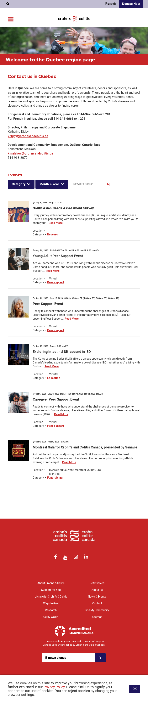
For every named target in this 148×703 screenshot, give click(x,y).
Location (38, 230)
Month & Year (49, 184)
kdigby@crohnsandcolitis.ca (28, 136)
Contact (97, 603)
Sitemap (97, 616)
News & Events (97, 596)
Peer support (55, 282)
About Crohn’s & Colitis (51, 583)
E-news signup (55, 658)
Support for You (51, 589)
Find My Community (97, 610)
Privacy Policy (54, 687)
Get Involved (97, 583)
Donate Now (131, 4)
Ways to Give (51, 603)
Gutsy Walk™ (50, 616)
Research (53, 234)
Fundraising (55, 477)
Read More (56, 222)
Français (111, 3)
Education (53, 378)
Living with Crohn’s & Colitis (51, 596)
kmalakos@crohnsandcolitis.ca (30, 153)
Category (18, 184)
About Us (97, 589)
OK (135, 689)
